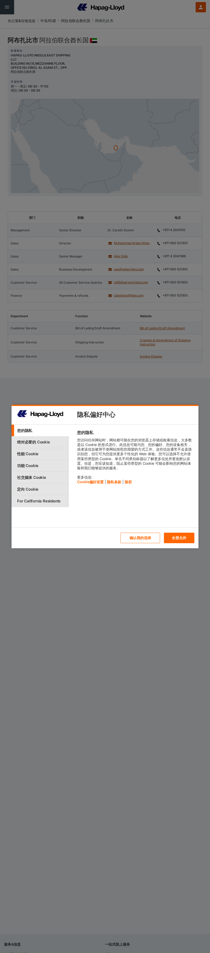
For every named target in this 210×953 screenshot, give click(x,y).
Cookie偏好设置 (90, 482)
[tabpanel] (136, 458)
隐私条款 (114, 482)
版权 (128, 482)
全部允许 (179, 537)
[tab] (40, 430)
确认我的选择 (140, 537)
